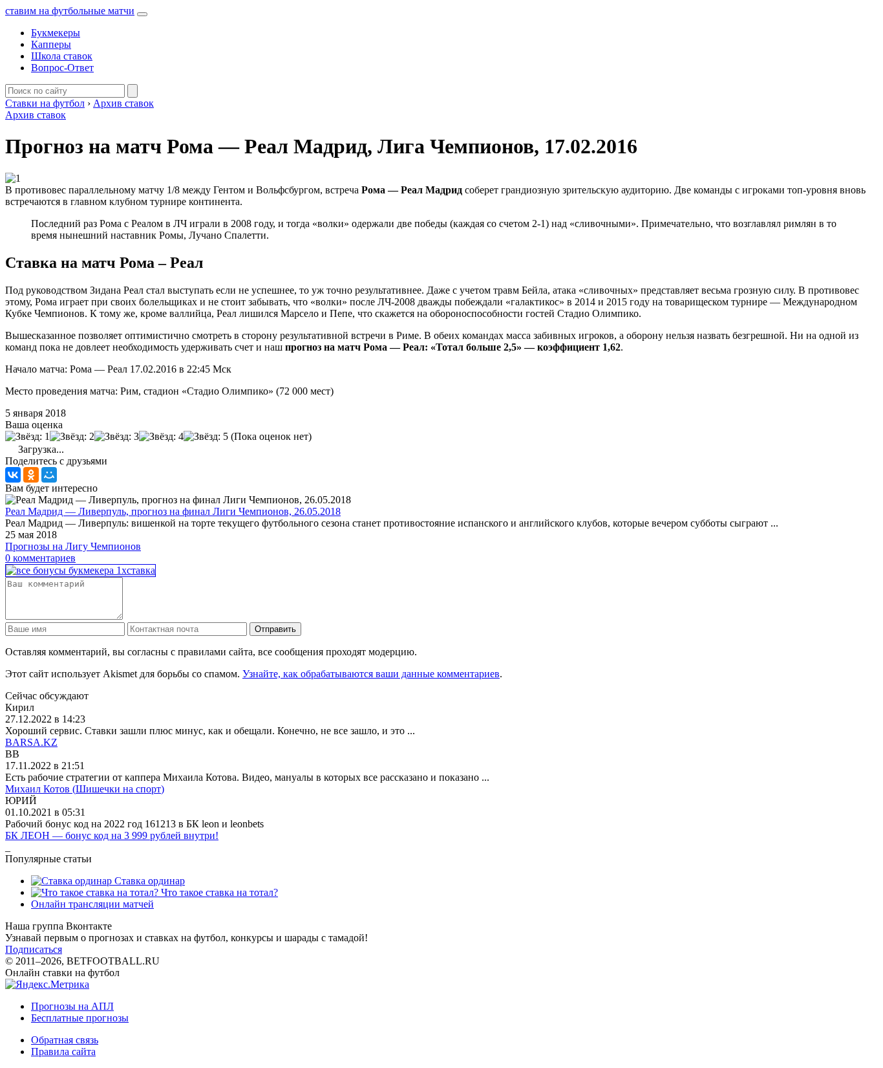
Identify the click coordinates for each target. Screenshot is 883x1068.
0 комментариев (40, 557)
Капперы (51, 44)
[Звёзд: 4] (161, 436)
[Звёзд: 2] (72, 436)
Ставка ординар (148, 880)
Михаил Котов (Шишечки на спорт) (84, 788)
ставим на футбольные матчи (69, 10)
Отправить (275, 629)
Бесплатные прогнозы (80, 1017)
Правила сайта (63, 1051)
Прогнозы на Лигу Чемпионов (73, 546)
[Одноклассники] (31, 475)
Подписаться (33, 949)
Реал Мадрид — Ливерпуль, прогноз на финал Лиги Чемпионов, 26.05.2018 (173, 511)
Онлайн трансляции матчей (92, 904)
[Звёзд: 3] (116, 436)
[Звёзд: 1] (27, 436)
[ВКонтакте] (13, 475)
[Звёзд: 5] (206, 436)
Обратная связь (64, 1039)
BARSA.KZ (31, 742)
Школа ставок (61, 55)
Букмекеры (55, 32)
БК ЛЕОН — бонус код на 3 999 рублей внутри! (111, 835)
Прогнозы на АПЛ (72, 1006)
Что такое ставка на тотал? (218, 892)
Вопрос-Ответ (62, 67)
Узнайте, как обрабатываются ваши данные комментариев (371, 673)
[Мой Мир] (49, 475)
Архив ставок (35, 114)
